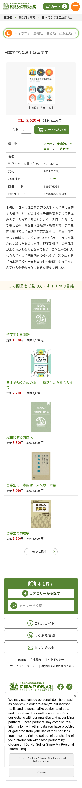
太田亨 (48, 143)
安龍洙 (61, 143)
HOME (22, 659)
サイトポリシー (54, 659)
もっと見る (39, 551)
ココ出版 (50, 179)
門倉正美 (63, 148)
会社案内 (35, 659)
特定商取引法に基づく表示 (57, 666)
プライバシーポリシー (23, 666)
